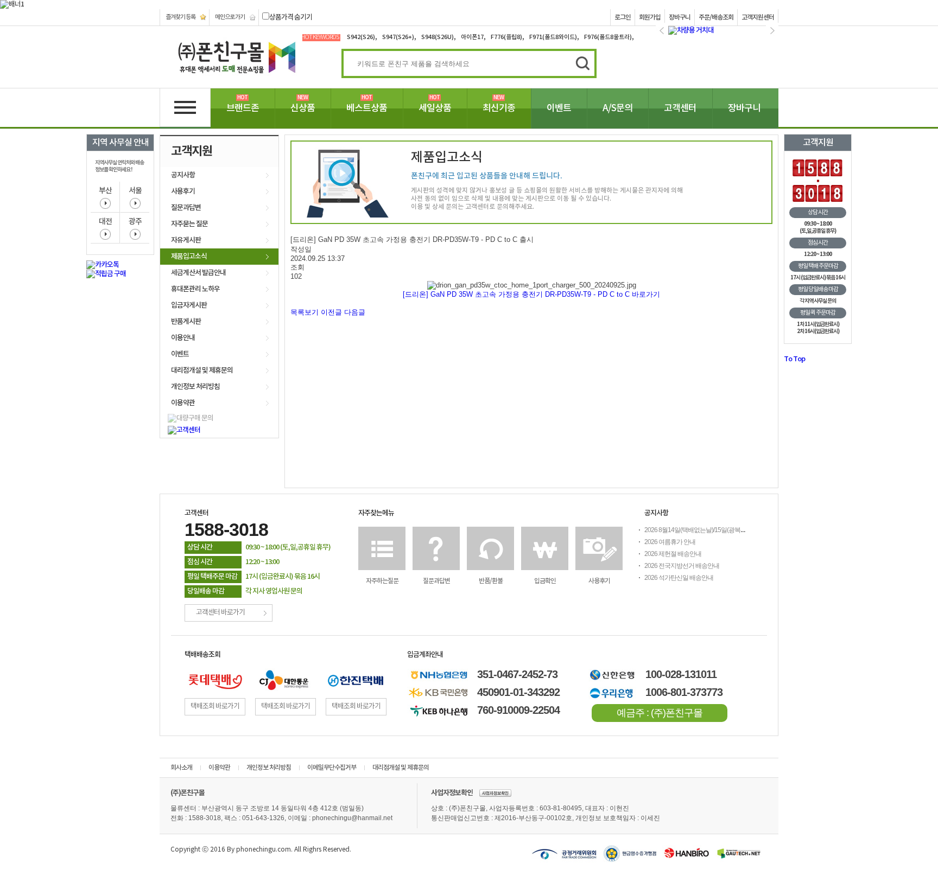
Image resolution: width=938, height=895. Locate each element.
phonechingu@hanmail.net (352, 818)
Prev (662, 31)
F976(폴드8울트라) (608, 37)
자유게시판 (186, 240)
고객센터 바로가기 (220, 613)
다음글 (354, 312)
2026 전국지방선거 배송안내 (681, 566)
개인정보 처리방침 (195, 386)
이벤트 (180, 354)
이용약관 (183, 403)
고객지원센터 (757, 17)
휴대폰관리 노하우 (195, 289)
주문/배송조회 (716, 17)
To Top (794, 359)
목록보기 (304, 312)
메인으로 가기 (230, 17)
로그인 (622, 17)
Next (772, 31)
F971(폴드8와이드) (553, 37)
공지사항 (183, 175)
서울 (135, 190)
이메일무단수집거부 (331, 767)
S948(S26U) (437, 37)
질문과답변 (186, 207)
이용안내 (183, 338)
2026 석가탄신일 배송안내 (678, 577)
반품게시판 (186, 321)
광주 (135, 221)
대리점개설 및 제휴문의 (202, 370)
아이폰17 (472, 37)
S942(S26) (361, 37)
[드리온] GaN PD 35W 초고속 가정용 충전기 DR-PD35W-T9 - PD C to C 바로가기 (531, 294)
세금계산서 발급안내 (198, 272)
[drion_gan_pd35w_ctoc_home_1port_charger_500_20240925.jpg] (531, 285)
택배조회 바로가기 (215, 706)
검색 (579, 62)
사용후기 (183, 191)
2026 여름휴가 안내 (669, 542)
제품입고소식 (189, 256)
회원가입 (650, 17)
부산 (105, 190)
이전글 (331, 312)
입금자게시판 (189, 305)
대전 (105, 221)
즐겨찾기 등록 (180, 17)
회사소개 (181, 767)
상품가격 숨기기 (290, 17)
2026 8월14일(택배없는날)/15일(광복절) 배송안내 (708, 530)
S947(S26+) (398, 37)
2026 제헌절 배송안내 (672, 554)
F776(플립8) (506, 37)
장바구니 (679, 17)
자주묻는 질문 (189, 224)
